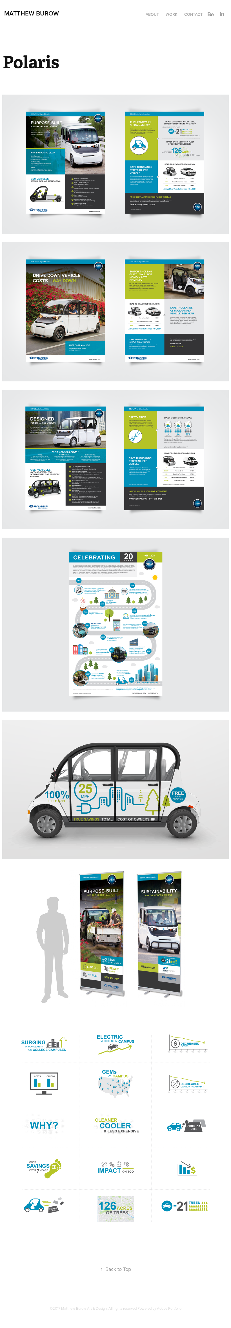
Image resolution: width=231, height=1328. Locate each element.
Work (171, 14)
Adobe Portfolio (169, 1308)
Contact (193, 14)
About (152, 14)
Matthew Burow (31, 13)
